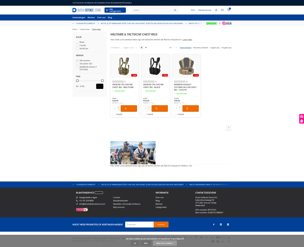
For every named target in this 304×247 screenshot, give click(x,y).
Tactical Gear (84, 29)
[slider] (77, 81)
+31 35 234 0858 (86, 200)
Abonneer (161, 224)
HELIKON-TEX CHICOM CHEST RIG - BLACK (153, 85)
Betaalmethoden (120, 200)
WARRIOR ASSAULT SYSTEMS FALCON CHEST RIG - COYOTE (185, 87)
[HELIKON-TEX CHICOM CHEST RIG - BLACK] (155, 66)
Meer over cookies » (165, 243)
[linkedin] (228, 225)
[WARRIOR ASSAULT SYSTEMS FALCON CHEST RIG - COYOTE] (186, 66)
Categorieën (161, 207)
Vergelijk (119, 114)
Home (74, 29)
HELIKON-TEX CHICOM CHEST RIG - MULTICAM (122, 85)
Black (82, 42)
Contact (116, 197)
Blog (110, 17)
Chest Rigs (96, 29)
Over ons (101, 17)
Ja (135, 243)
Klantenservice (204, 10)
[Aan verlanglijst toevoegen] (135, 57)
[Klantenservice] (99, 192)
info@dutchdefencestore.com (92, 204)
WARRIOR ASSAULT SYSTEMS (88, 68)
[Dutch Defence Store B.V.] (86, 10)
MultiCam (84, 48)
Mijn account (119, 207)
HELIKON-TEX (86, 63)
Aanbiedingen (78, 17)
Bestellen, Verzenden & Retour (126, 204)
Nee (146, 243)
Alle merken (85, 60)
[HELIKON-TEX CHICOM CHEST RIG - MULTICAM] (125, 66)
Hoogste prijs (226, 47)
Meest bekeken (185, 47)
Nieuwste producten (200, 47)
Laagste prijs (215, 47)
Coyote (83, 45)
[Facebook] (214, 225)
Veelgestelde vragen (88, 197)
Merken (91, 17)
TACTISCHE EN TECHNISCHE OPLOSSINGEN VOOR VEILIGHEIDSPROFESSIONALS (102, 3)
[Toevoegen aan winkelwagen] (129, 108)
